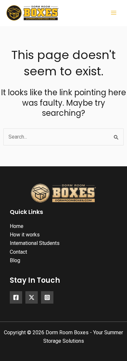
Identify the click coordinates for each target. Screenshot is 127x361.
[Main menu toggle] (113, 13)
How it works (25, 235)
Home (16, 226)
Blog (15, 260)
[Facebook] (16, 297)
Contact (18, 252)
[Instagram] (47, 297)
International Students (35, 243)
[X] (31, 297)
